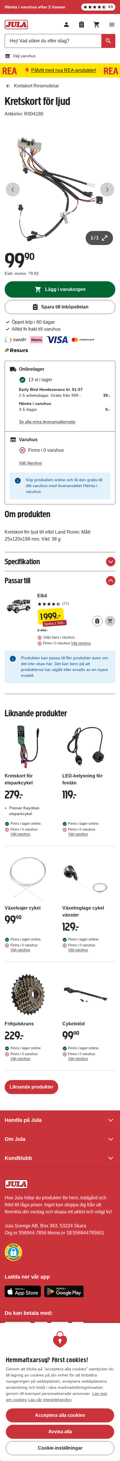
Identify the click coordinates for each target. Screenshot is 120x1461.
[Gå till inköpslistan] (82, 25)
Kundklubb (18, 1158)
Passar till (17, 580)
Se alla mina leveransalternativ (47, 421)
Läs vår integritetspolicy (50, 1399)
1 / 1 (95, 237)
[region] (60, 1392)
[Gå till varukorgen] (97, 25)
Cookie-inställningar (60, 1448)
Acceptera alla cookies (60, 1415)
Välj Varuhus (30, 462)
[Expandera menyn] (112, 25)
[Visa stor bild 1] (60, 189)
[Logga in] (66, 25)
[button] (13, 1252)
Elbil (76, 599)
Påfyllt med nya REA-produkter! (63, 70)
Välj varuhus (24, 56)
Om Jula (15, 1139)
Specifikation (22, 561)
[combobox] (60, 41)
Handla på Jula (23, 1120)
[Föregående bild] (13, 189)
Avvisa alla (60, 1431)
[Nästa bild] (107, 189)
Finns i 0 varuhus (67, 643)
